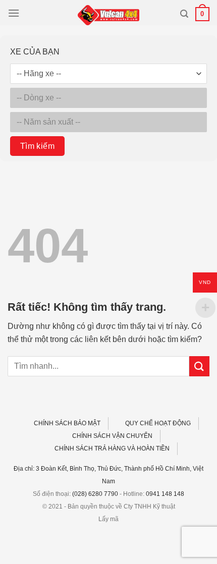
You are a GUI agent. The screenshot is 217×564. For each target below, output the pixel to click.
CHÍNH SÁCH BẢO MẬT (67, 423)
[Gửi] (199, 366)
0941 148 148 (165, 493)
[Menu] (14, 13)
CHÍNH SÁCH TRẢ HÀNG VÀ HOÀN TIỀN (112, 448)
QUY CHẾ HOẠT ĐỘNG (158, 423)
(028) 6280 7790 (95, 493)
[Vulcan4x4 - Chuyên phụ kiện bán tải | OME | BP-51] (108, 15)
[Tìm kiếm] (184, 14)
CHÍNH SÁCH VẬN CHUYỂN (112, 435)
